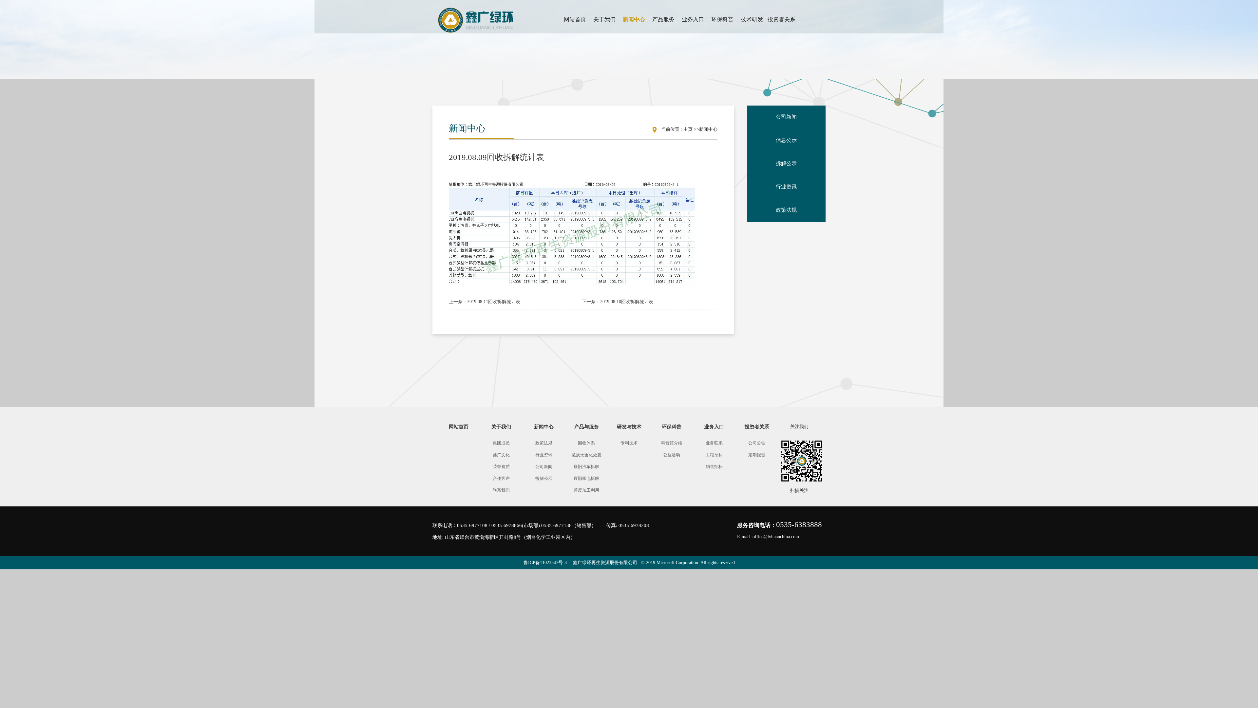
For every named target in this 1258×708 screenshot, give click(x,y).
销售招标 (714, 466)
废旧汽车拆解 (586, 466)
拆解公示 (543, 478)
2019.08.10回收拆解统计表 (626, 301)
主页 (688, 129)
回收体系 (586, 443)
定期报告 (756, 454)
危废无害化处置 (586, 454)
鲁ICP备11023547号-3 (545, 562)
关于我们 (501, 426)
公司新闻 (543, 466)
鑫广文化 (501, 454)
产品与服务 (586, 426)
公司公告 (756, 443)
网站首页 (458, 426)
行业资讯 (543, 454)
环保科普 (671, 426)
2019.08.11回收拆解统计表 (493, 301)
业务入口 (714, 426)
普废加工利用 (586, 490)
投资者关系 (757, 426)
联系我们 (501, 490)
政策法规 (543, 443)
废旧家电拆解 (586, 478)
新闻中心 (708, 129)
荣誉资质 (501, 466)
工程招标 (714, 454)
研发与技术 (629, 426)
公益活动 (671, 454)
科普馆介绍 (671, 443)
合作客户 (501, 478)
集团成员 (501, 443)
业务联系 (714, 443)
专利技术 (629, 443)
